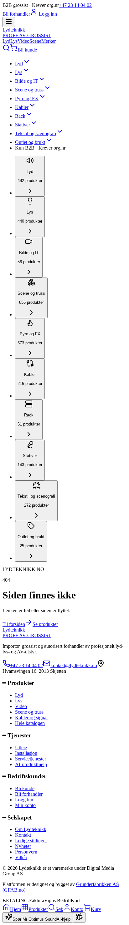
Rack (20, 116)
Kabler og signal (31, 717)
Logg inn (47, 14)
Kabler (21, 107)
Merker (48, 41)
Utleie (21, 747)
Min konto (25, 805)
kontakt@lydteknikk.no (73, 665)
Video (23, 41)
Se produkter (45, 624)
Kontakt (23, 835)
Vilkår (21, 857)
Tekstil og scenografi (35, 133)
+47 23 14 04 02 (75, 5)
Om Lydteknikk (30, 829)
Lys (14, 41)
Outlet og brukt (30, 142)
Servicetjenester (30, 758)
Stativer (22, 124)
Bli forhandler (16, 14)
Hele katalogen (30, 723)
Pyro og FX (27, 98)
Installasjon (26, 753)
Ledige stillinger (31, 840)
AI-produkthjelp (31, 764)
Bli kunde (27, 49)
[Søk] (6, 49)
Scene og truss (29, 89)
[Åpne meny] (9, 22)
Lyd (6, 41)
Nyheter (23, 846)
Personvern (26, 851)
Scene (35, 41)
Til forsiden (14, 624)
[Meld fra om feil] (79, 917)
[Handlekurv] (14, 49)
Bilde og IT (26, 81)
